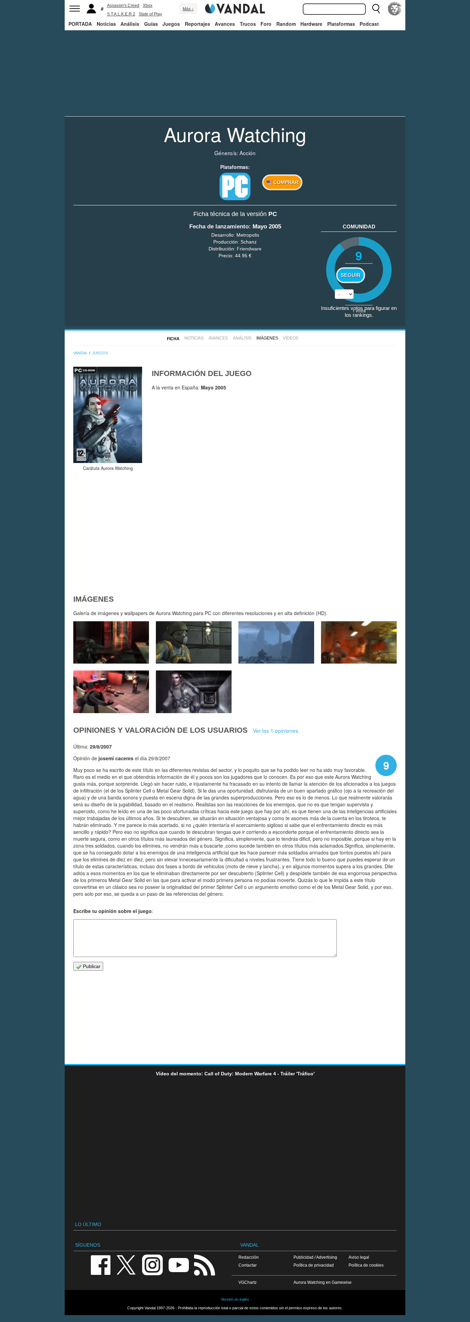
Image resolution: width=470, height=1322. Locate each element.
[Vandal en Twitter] (126, 1264)
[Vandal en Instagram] (152, 1264)
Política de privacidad (313, 1265)
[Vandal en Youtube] (179, 1264)
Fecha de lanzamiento (219, 226)
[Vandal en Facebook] (100, 1264)
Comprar (285, 182)
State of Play (150, 14)
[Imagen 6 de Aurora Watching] (194, 642)
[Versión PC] (235, 186)
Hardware (311, 23)
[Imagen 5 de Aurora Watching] (276, 642)
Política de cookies (366, 1265)
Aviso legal (359, 1257)
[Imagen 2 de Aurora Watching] (194, 691)
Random (286, 23)
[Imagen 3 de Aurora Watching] (111, 691)
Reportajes (197, 23)
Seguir (351, 275)
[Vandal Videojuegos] (235, 7)
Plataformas (341, 23)
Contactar (247, 1265)
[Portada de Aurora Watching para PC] (107, 415)
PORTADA (80, 23)
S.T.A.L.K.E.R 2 (121, 14)
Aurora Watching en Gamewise (322, 1282)
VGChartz (247, 1282)
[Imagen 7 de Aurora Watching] (111, 642)
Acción (247, 153)
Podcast (369, 23)
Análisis (129, 23)
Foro (265, 23)
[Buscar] (376, 8)
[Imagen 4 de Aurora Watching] (359, 642)
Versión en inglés (235, 1299)
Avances (225, 23)
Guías (151, 23)
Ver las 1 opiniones (275, 730)
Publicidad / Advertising (315, 1257)
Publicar (91, 966)
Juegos (171, 23)
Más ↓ (188, 9)
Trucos (248, 23)
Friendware (249, 248)
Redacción (248, 1257)
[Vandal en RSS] (204, 1264)
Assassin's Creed (123, 5)
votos (359, 310)
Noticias (106, 23)
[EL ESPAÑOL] (395, 8)
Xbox (147, 5)
